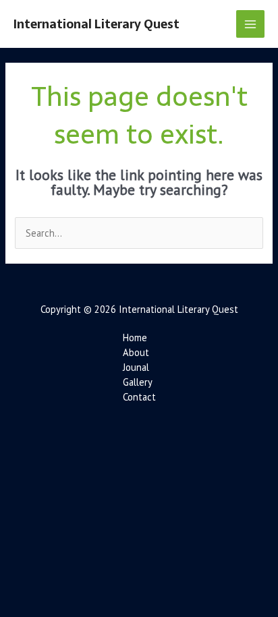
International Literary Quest (96, 24)
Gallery (137, 382)
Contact (139, 396)
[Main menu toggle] (250, 24)
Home (135, 337)
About (136, 352)
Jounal (136, 367)
